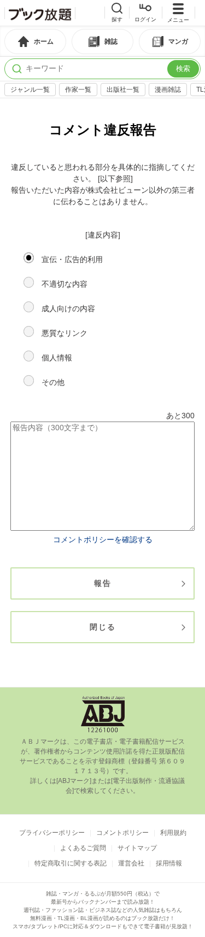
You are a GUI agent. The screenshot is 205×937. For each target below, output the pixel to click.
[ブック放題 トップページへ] (40, 13)
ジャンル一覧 (30, 89)
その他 (53, 382)
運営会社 (131, 863)
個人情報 (57, 357)
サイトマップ (137, 848)
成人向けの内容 (68, 308)
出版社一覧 (123, 89)
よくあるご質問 (83, 848)
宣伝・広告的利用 (72, 259)
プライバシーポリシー (52, 833)
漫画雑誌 (168, 89)
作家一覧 (78, 89)
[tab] (35, 41)
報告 (103, 583)
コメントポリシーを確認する (103, 539)
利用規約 (173, 833)
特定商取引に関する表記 (70, 863)
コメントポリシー (122, 833)
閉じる (103, 626)
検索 (183, 68)
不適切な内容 (64, 284)
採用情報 (169, 863)
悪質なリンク (64, 333)
